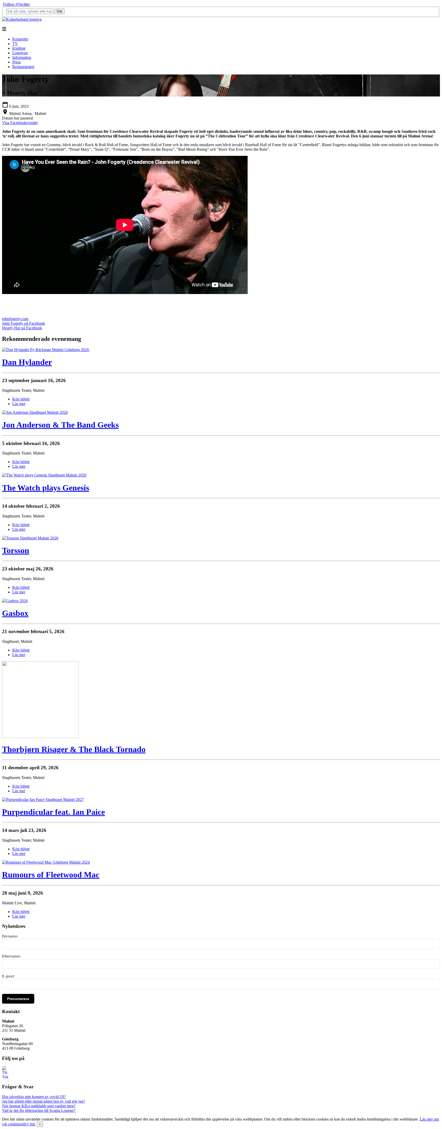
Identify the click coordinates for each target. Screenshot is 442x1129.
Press (16, 62)
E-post (8, 976)
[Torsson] (30, 538)
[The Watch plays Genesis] (44, 475)
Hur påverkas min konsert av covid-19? (34, 1096)
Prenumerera (18, 999)
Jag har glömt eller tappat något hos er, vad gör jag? (43, 1101)
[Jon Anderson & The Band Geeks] (35, 412)
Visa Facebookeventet (20, 123)
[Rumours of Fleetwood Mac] (46, 862)
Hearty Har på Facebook (22, 328)
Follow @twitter (16, 4)
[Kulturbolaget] (22, 19)
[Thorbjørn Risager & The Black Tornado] (40, 736)
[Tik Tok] (5, 1077)
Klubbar (19, 48)
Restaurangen (23, 66)
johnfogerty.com (15, 319)
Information (21, 57)
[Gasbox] (15, 601)
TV (15, 43)
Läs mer (18, 403)
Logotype (20, 53)
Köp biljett (20, 399)
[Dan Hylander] (45, 350)
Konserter (20, 39)
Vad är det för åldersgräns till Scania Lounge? (38, 1110)
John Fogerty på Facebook (23, 323)
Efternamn (11, 956)
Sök (59, 11)
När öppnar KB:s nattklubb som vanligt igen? (38, 1106)
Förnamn (10, 936)
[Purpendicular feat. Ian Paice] (43, 799)
